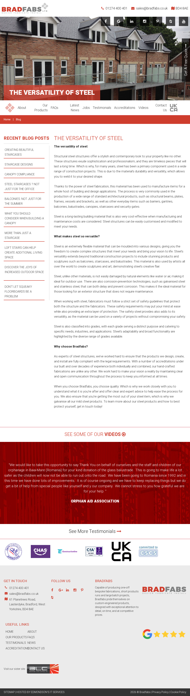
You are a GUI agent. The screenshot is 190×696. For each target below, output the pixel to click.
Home (7, 119)
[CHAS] (40, 558)
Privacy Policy (160, 692)
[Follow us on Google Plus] (61, 590)
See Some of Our (93, 434)
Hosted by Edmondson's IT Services (40, 692)
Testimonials (102, 108)
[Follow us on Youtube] (183, 21)
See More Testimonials (93, 531)
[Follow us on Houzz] (171, 21)
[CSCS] (148, 558)
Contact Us (36, 648)
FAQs (54, 108)
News (31, 643)
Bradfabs (145, 692)
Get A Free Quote (186, 62)
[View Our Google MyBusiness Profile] (118, 21)
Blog (18, 119)
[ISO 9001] (94, 560)
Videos (143, 108)
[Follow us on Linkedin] (131, 21)
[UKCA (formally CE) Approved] (121, 562)
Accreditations (124, 108)
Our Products (16, 637)
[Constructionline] (67, 554)
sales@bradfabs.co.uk (151, 8)
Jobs (86, 108)
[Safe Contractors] (13, 561)
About (22, 108)
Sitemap (9, 692)
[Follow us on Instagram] (144, 21)
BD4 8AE (182, 8)
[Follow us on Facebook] (106, 21)
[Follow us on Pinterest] (157, 21)
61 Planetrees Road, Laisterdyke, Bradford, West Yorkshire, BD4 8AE (27, 604)
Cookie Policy (178, 692)
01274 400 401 (116, 8)
